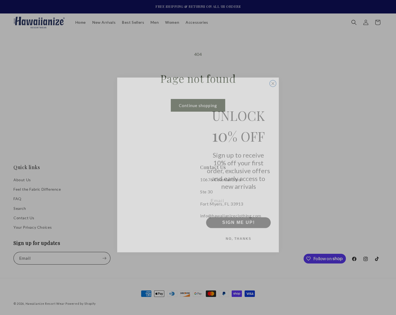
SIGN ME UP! (239, 215)
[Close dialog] (273, 76)
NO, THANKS (238, 231)
